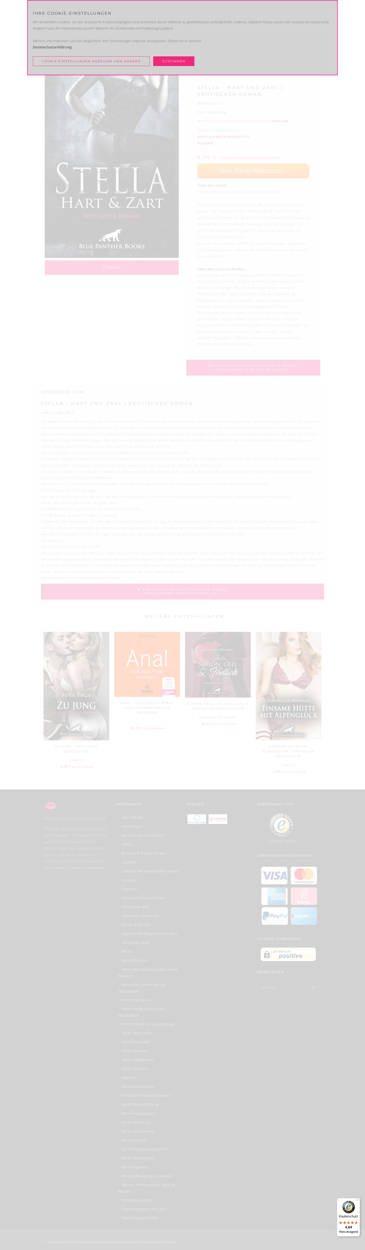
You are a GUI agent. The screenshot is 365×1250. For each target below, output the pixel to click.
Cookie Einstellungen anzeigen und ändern (91, 61)
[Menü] (357, 1201)
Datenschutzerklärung (52, 47)
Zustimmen (173, 61)
